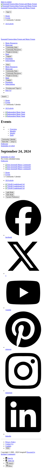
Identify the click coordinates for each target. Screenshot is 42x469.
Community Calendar (8, 139)
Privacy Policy (10, 442)
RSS (7, 448)
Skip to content (6, 2)
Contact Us (9, 444)
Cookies (8, 446)
